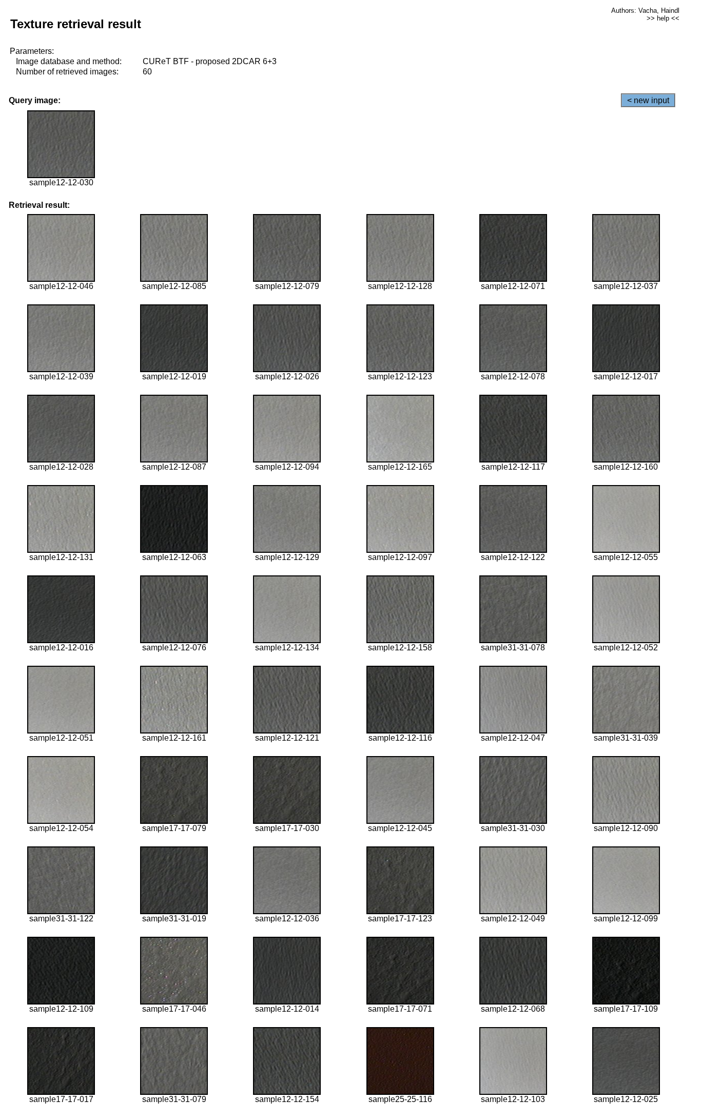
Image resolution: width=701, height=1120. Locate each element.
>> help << (663, 18)
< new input (648, 100)
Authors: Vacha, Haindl (645, 10)
